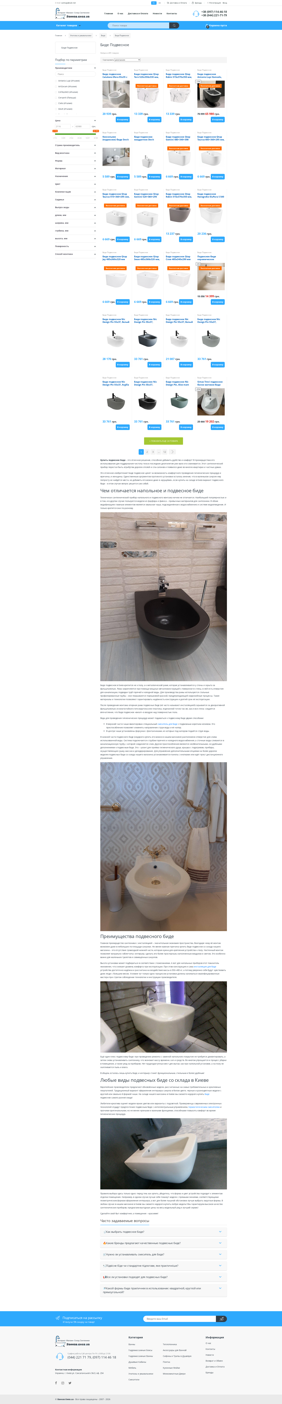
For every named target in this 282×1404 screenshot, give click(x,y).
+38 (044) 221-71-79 (214, 15)
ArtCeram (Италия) (67, 86)
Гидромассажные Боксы (140, 1350)
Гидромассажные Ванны (141, 1356)
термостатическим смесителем (203, 1107)
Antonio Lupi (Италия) (69, 80)
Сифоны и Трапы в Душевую (177, 1356)
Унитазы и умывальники (141, 1373)
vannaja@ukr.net (68, 2)
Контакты (172, 13)
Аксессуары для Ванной (175, 1350)
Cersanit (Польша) (67, 97)
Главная (108, 13)
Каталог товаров (66, 25)
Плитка (166, 1362)
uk (159, 3)
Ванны (132, 1344)
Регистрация (215, 2)
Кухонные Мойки (171, 1367)
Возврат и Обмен (214, 1360)
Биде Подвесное (109, 70)
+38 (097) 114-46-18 (214, 12)
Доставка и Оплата (178, 2)
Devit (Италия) (65, 109)
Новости (157, 13)
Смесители (134, 1379)
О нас (120, 13)
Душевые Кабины (137, 1362)
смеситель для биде (167, 724)
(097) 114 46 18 (104, 1357)
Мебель (132, 1367)
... (159, 452)
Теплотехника (170, 1344)
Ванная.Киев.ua (65, 1399)
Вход (225, 2)
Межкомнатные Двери (174, 1373)
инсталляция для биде (205, 966)
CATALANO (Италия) (68, 92)
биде (207, 1094)
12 (164, 452)
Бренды (198, 2)
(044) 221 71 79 (79, 1357)
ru (154, 3)
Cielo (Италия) (65, 103)
